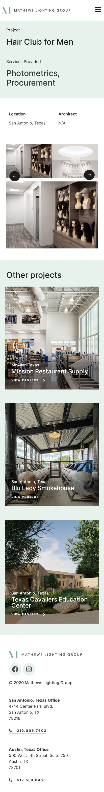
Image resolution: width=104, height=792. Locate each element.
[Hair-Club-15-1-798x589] (52, 214)
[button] (14, 176)
